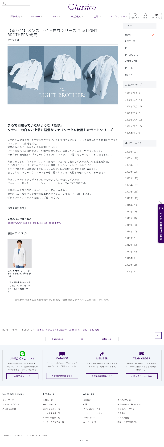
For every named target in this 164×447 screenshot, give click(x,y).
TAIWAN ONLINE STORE (12, 435)
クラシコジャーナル (91, 408)
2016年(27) (131, 218)
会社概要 (87, 400)
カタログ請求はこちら (62, 375)
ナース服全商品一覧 (51, 413)
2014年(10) (131, 231)
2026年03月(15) (133, 126)
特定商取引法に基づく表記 (129, 404)
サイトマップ (8, 400)
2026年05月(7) (133, 113)
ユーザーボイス (90, 422)
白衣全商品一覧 (50, 404)
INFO (128, 47)
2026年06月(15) (133, 106)
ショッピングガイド (11, 404)
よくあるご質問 (9, 408)
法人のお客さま (124, 400)
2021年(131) (131, 185)
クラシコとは (89, 417)
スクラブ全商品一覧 (51, 408)
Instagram (106, 339)
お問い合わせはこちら (141, 376)
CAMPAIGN (131, 61)
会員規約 (121, 413)
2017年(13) (131, 211)
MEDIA (128, 74)
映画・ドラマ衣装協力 (127, 422)
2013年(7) (130, 238)
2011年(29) (131, 251)
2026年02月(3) (133, 133)
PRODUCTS (131, 54)
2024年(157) (131, 164)
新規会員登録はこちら (102, 376)
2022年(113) (131, 178)
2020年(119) (131, 191)
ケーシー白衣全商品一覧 (53, 422)
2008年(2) (130, 271)
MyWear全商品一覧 (51, 417)
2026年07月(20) (133, 99)
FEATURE (130, 41)
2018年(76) (131, 204)
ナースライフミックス (92, 413)
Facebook (57, 339)
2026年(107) (131, 151)
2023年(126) (131, 171)
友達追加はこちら (22, 376)
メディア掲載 (123, 417)
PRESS (129, 67)
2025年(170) (131, 158)
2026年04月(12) (133, 119)
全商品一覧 (48, 400)
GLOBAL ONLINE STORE (37, 435)
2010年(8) (130, 258)
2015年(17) (131, 224)
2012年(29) (131, 244)
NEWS (128, 34)
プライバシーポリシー (127, 408)
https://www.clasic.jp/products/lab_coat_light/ (34, 222)
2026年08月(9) (133, 93)
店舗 (85, 404)
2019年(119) (131, 198)
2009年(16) (131, 264)
